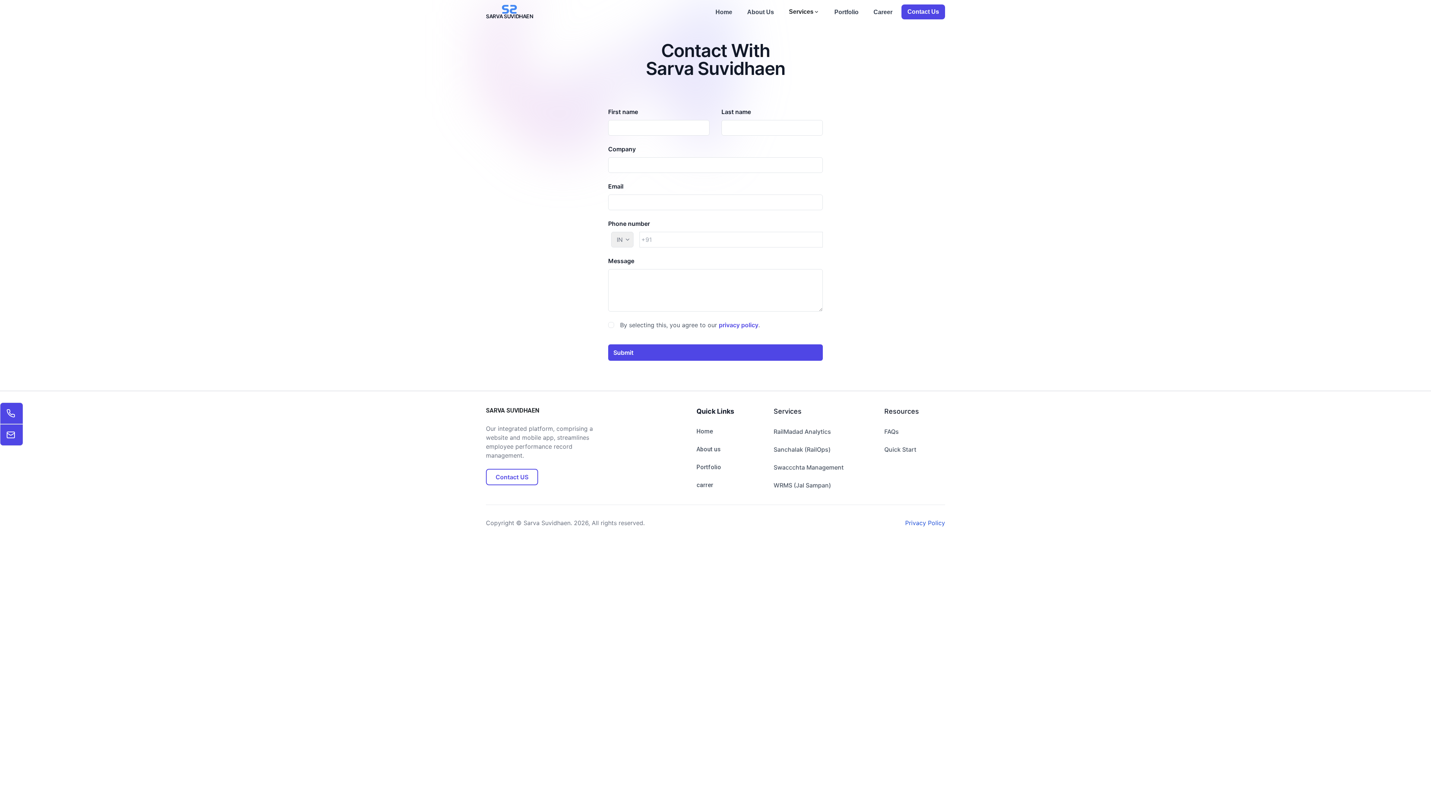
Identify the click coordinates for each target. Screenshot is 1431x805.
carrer (704, 485)
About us (708, 449)
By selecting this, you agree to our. (690, 325)
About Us (760, 12)
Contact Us (923, 12)
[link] (11, 413)
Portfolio (846, 12)
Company (622, 149)
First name (623, 112)
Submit (623, 352)
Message (621, 261)
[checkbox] (611, 325)
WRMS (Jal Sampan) (802, 485)
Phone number (629, 223)
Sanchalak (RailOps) (802, 449)
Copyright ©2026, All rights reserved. (565, 523)
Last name (736, 112)
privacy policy (738, 325)
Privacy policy (925, 523)
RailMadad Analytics (802, 431)
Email (615, 186)
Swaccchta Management (809, 467)
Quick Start (900, 449)
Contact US (511, 477)
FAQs (891, 431)
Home (724, 12)
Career (883, 12)
